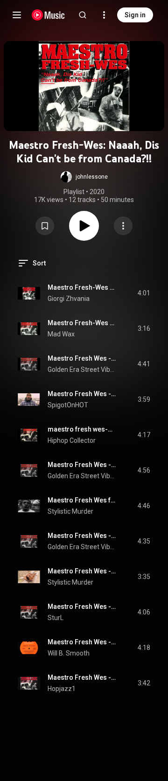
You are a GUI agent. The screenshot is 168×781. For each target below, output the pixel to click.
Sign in (135, 15)
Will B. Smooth (69, 653)
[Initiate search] (82, 14)
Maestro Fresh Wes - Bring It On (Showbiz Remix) (82, 642)
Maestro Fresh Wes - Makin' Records (82, 464)
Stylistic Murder (70, 511)
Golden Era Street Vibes (82, 369)
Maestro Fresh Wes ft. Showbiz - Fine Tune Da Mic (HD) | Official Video (82, 500)
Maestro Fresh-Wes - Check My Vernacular (82, 323)
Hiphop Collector (72, 440)
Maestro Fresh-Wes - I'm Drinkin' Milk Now (82, 287)
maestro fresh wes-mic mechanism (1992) (82, 429)
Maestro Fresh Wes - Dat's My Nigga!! (82, 606)
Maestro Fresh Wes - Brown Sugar (82, 535)
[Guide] (16, 15)
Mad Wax (61, 334)
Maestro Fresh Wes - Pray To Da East (82, 358)
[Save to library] (44, 225)
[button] (84, 176)
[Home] (48, 15)
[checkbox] (143, 293)
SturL (55, 617)
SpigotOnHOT (68, 405)
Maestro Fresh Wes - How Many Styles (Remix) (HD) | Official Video (82, 571)
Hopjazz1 (62, 688)
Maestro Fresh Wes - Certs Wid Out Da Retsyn (82, 393)
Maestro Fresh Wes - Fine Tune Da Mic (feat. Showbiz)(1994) (82, 677)
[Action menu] (123, 225)
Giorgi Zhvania (69, 298)
